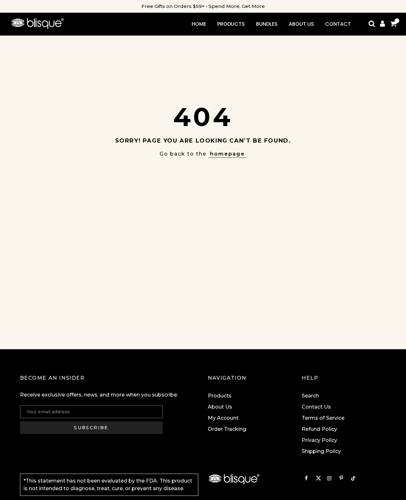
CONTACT (338, 24)
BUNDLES (267, 24)
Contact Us (316, 407)
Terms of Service (323, 418)
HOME (199, 24)
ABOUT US (301, 24)
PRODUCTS (231, 24)
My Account (223, 418)
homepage (227, 154)
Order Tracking (227, 429)
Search (310, 396)
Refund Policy (319, 429)
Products (220, 396)
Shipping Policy (321, 451)
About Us (220, 407)
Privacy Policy (319, 440)
